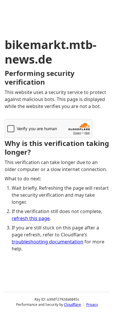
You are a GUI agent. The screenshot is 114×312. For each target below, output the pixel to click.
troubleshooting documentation (47, 241)
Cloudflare (72, 304)
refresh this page (31, 218)
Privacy (92, 304)
